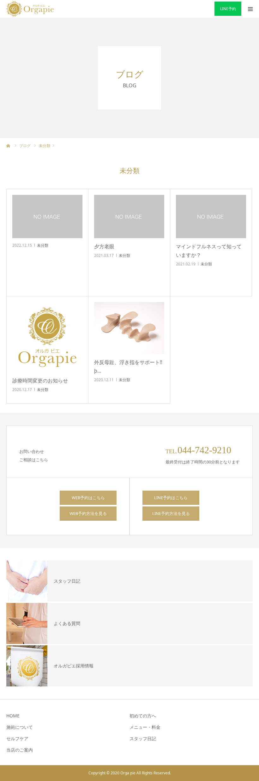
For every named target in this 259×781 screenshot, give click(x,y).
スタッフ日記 (143, 738)
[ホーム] (8, 145)
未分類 (42, 245)
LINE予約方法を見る (171, 513)
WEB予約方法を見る (88, 513)
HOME (13, 716)
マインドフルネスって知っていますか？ (209, 250)
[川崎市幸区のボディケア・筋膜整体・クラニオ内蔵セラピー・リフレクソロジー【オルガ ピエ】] (30, 9)
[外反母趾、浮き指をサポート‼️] (129, 328)
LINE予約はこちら (171, 497)
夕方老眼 (104, 246)
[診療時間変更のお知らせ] (47, 337)
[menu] (250, 9)
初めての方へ (143, 716)
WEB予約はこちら (88, 497)
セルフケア (17, 738)
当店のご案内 (19, 750)
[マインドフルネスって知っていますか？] (211, 216)
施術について (19, 727)
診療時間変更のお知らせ (40, 380)
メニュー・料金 (145, 727)
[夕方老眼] (129, 216)
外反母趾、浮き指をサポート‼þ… (128, 366)
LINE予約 (228, 8)
